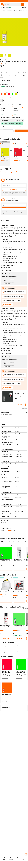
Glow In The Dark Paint (19, 10)
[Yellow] (16, 93)
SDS (5, 280)
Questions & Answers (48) (15, 63)
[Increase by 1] (12, 131)
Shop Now (20, 404)
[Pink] (8, 93)
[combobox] (12, 4)
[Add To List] (23, 61)
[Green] (12, 93)
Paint (4, 10)
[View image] (1, 55)
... (1, 10)
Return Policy (6, 260)
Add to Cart (22, 131)
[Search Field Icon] (22, 4)
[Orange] (5, 93)
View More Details (5, 80)
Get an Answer (14, 189)
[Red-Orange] (1, 93)
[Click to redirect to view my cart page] (25, 4)
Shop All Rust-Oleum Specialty (9, 276)
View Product (5, 678)
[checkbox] (14, 144)
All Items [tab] (3, 541)
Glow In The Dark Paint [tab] (15, 541)
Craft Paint (9, 10)
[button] (14, 220)
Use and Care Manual (9, 282)
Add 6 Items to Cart (8, 172)
